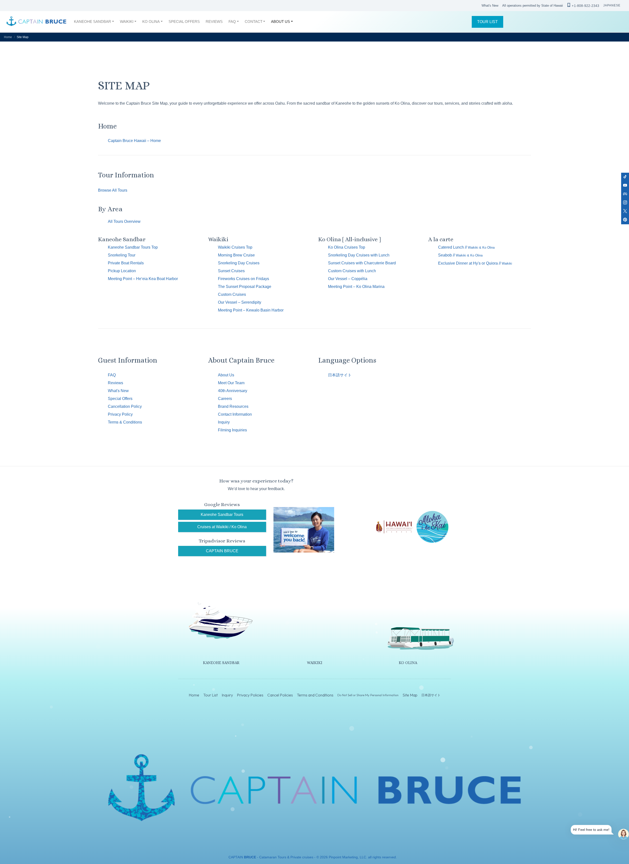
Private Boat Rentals (126, 263)
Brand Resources (233, 406)
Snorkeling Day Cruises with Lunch (358, 255)
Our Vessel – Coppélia (347, 279)
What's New (490, 5)
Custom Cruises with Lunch (352, 271)
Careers (225, 399)
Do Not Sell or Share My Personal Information (368, 695)
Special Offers (120, 399)
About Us (226, 375)
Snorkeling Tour (121, 255)
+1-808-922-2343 (585, 6)
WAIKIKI (314, 662)
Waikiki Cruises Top (235, 247)
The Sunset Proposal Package (244, 286)
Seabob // (460, 255)
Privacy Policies (250, 695)
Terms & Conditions (125, 422)
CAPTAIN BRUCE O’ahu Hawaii (36, 21)
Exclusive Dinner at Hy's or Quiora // (475, 263)
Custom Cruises (232, 294)
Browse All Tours (112, 190)
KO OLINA (408, 662)
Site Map (409, 695)
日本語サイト (340, 375)
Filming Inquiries (232, 430)
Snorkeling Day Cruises (238, 263)
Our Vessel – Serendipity (239, 302)
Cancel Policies (280, 695)
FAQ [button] (232, 21)
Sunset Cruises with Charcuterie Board (362, 263)
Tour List (210, 695)
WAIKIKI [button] (126, 21)
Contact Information (235, 414)
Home (8, 37)
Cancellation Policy (125, 406)
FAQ (112, 375)
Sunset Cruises (231, 271)
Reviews (115, 383)
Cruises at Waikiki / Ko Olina (222, 527)
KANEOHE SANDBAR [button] (92, 21)
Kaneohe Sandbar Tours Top (133, 247)
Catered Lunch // (466, 247)
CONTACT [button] (253, 21)
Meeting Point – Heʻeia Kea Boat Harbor (143, 279)
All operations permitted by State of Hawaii (532, 5)
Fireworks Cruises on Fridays (243, 279)
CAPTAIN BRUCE (222, 551)
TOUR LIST (487, 22)
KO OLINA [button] (151, 21)
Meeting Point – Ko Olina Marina (356, 286)
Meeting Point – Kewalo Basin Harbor (251, 310)
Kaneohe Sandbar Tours (222, 514)
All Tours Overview (124, 221)
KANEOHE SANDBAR (221, 662)
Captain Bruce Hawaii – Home (134, 141)
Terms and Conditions (315, 695)
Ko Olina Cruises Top (346, 247)
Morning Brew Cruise (236, 255)
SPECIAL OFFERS (184, 21)
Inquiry (224, 422)
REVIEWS (214, 21)
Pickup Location (122, 271)
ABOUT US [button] (280, 21)
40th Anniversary (232, 391)
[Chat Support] (623, 834)
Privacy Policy (120, 414)
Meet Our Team (231, 383)
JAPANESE (611, 5)
